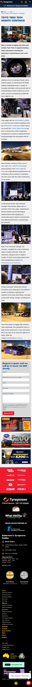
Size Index (5, 643)
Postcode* (5, 388)
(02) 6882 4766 (10, 550)
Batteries (4, 614)
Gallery (4, 637)
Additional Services (7, 624)
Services (5, 609)
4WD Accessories (7, 612)
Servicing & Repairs (7, 618)
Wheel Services (6, 622)
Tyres (4, 590)
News (4, 635)
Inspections (5, 616)
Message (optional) (8, 394)
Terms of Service (21, 407)
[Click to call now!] (21, 2)
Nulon (7, 246)
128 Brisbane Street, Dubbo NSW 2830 (16, 546)
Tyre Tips (4, 601)
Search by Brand (6, 597)
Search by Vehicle (7, 593)
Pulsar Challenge (13, 126)
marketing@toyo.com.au (14, 338)
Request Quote (8, 413)
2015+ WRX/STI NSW (15, 166)
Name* (5, 372)
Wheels (4, 603)
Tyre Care (4, 599)
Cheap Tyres (5, 649)
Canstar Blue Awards (8, 645)
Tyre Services (5, 620)
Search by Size (6, 595)
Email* (4, 383)
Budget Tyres (5, 647)
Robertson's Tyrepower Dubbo (17, 6)
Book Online (6, 631)
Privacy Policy (10, 407)
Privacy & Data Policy (12, 679)
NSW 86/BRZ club (21, 120)
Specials (5, 626)
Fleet (3, 633)
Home (4, 12)
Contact (4, 628)
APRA (6, 126)
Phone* (12, 377)
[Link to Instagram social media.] (16, 683)
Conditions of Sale (22, 679)
